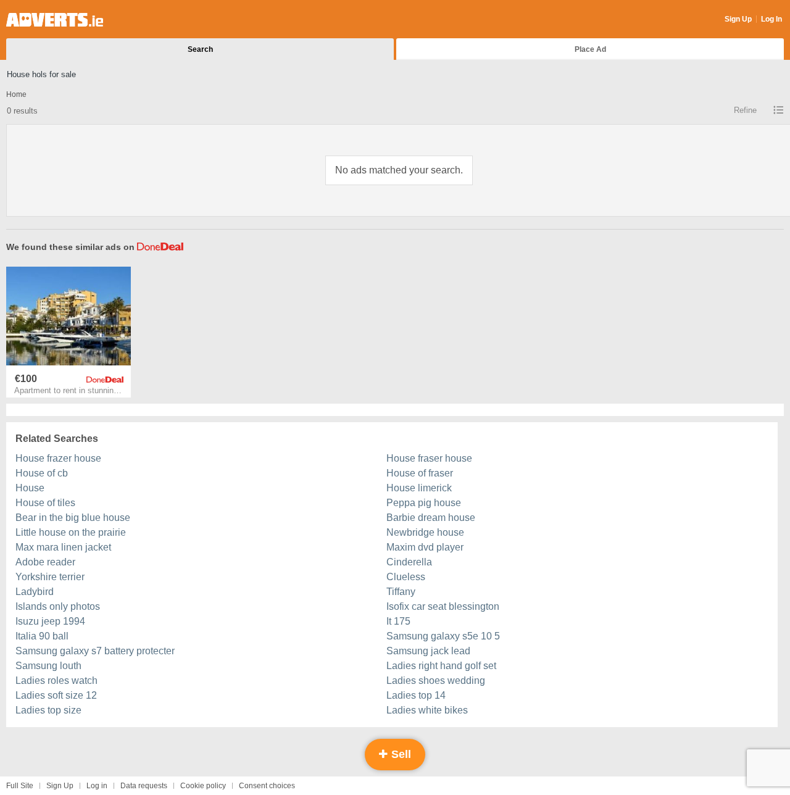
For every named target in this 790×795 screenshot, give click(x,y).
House (29, 488)
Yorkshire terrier (50, 577)
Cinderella (409, 562)
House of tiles (45, 502)
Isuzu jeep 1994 (50, 621)
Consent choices (267, 785)
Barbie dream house (430, 517)
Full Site (19, 785)
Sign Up (738, 19)
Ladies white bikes (427, 710)
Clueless (405, 577)
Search (200, 49)
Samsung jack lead (428, 651)
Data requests (143, 785)
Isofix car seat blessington (442, 606)
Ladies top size (48, 710)
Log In (771, 19)
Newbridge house (425, 532)
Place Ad (590, 49)
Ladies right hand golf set (441, 665)
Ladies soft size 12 (56, 695)
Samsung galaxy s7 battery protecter (95, 651)
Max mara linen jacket (63, 547)
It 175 (398, 621)
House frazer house (58, 458)
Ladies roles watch (56, 680)
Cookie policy (203, 785)
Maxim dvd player (425, 547)
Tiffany (400, 591)
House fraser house (429, 458)
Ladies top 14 (416, 695)
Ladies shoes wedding (435, 680)
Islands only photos (57, 606)
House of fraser (419, 473)
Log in (96, 785)
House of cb (41, 473)
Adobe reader (45, 562)
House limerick (419, 488)
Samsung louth (48, 665)
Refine (745, 110)
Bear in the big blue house (72, 517)
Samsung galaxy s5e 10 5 (443, 636)
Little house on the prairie (70, 532)
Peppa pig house (423, 502)
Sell (399, 754)
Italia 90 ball (42, 636)
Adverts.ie (54, 20)
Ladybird (34, 591)
